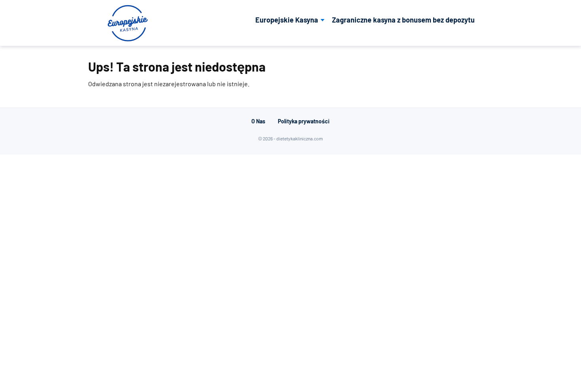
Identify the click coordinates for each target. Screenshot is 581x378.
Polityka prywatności (304, 121)
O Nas (258, 121)
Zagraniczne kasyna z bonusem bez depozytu (403, 20)
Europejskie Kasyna (286, 20)
